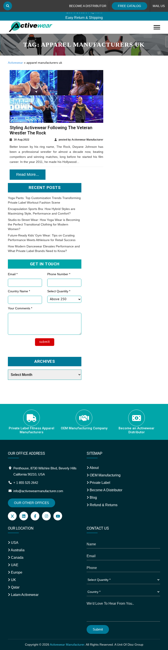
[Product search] (7, 6)
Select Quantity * (58, 291)
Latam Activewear (24, 595)
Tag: (84, 44)
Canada (16, 557)
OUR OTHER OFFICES (31, 503)
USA (14, 542)
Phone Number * (58, 274)
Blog (93, 497)
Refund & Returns (103, 505)
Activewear (15, 62)
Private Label (99, 482)
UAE (14, 565)
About (94, 468)
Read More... (27, 174)
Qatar (14, 587)
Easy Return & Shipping (84, 16)
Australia (17, 550)
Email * (13, 274)
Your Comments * (20, 308)
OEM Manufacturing (105, 475)
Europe (16, 572)
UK (13, 580)
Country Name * (19, 291)
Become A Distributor (105, 490)
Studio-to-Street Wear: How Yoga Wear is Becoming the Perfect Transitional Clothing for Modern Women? (44, 224)
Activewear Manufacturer (67, 644)
